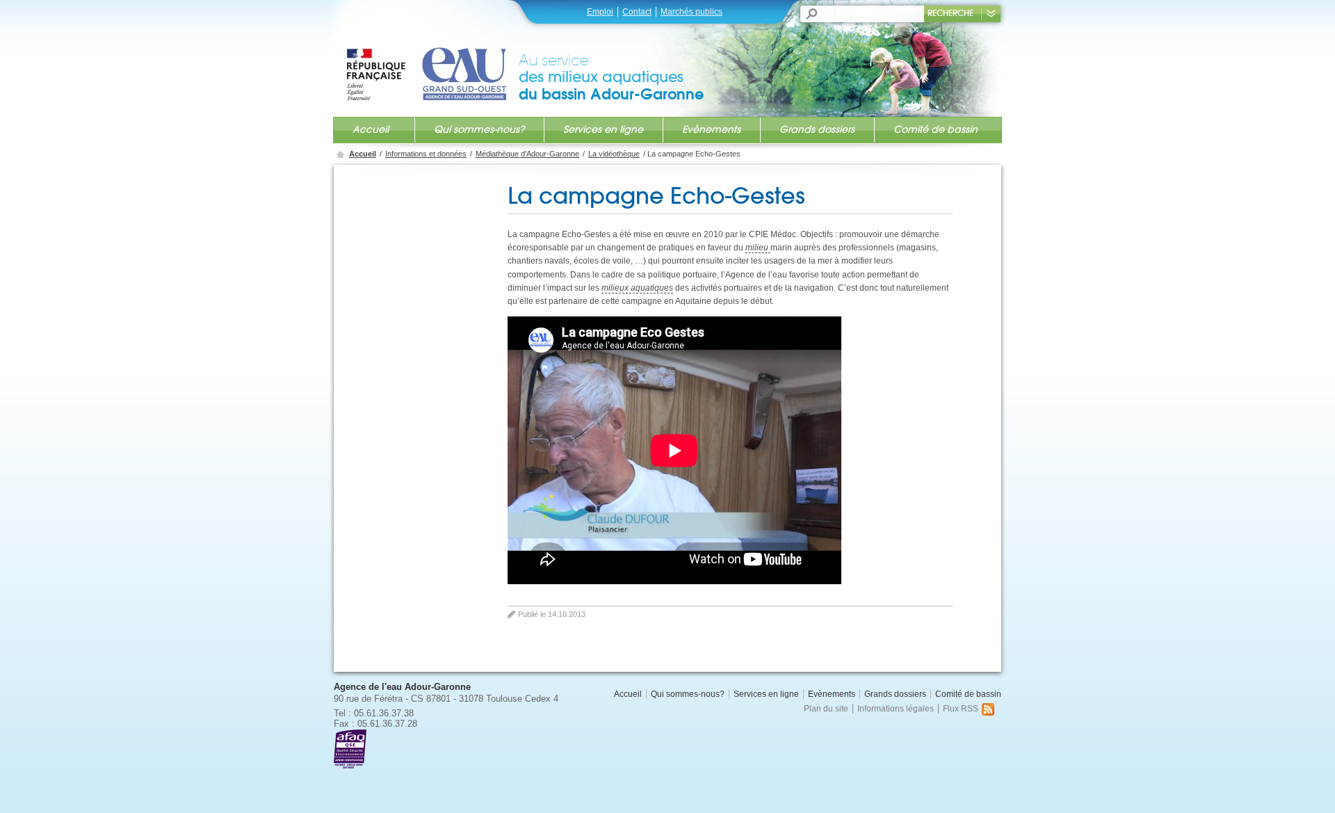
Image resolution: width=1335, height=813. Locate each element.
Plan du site (826, 709)
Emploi (600, 12)
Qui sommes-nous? (479, 129)
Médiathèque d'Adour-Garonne (527, 154)
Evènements (711, 129)
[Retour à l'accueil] (432, 60)
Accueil (371, 129)
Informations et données (426, 154)
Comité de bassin (935, 129)
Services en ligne (603, 129)
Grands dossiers (817, 129)
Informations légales (895, 709)
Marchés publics (691, 12)
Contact (637, 12)
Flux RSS (960, 709)
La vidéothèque (614, 154)
